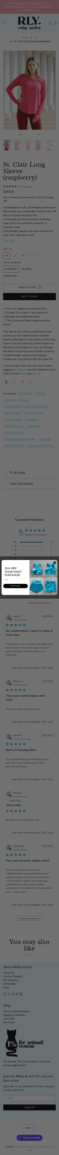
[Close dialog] (54, 562)
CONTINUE (15, 586)
